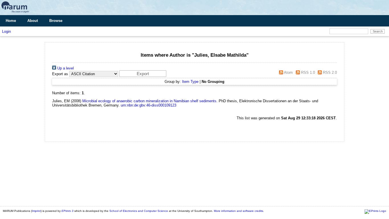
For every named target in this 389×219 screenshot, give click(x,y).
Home (11, 21)
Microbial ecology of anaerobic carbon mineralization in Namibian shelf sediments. (150, 101)
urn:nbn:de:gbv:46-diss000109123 (148, 105)
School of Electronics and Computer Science (138, 210)
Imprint (36, 210)
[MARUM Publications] (15, 13)
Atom (288, 72)
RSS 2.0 (329, 72)
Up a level (65, 68)
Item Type (190, 81)
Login (6, 31)
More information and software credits (238, 210)
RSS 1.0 (307, 72)
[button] (142, 73)
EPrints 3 (67, 210)
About (32, 21)
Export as (60, 74)
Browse (55, 21)
